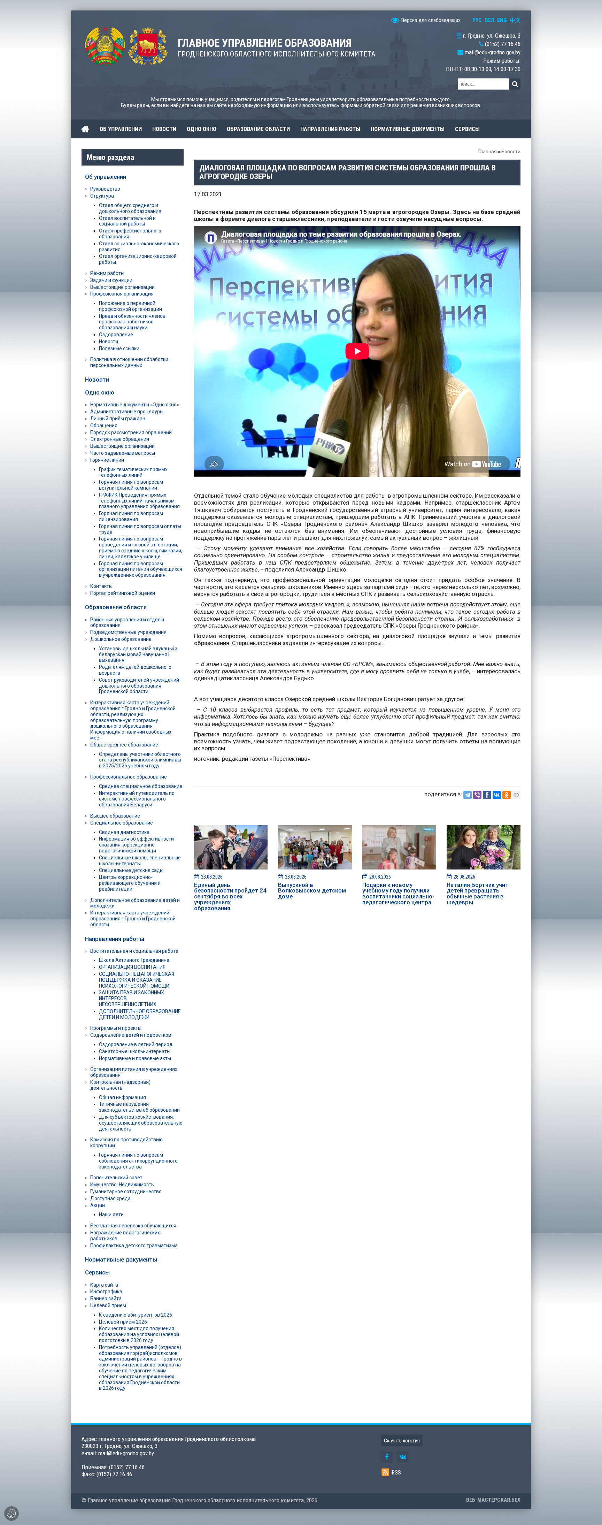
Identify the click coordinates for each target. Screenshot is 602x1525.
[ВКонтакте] (497, 795)
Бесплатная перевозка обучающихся (133, 1225)
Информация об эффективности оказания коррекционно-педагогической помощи (136, 844)
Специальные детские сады (131, 870)
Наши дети (111, 1214)
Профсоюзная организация (122, 294)
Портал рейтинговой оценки (122, 593)
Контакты (101, 586)
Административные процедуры (126, 411)
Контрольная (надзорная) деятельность (120, 1085)
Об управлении (105, 176)
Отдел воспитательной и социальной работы (127, 221)
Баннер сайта (106, 1298)
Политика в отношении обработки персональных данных (129, 362)
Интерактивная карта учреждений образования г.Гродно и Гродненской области (133, 918)
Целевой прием (108, 1305)
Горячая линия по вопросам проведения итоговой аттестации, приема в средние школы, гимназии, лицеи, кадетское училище (140, 547)
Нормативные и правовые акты (135, 1058)
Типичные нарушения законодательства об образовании (139, 1107)
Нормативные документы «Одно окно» (134, 404)
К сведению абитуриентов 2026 (135, 1315)
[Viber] (477, 795)
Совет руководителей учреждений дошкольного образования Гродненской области (139, 686)
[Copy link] (516, 795)
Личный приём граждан (117, 418)
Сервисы (97, 1272)
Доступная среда (110, 1198)
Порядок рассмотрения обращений (131, 432)
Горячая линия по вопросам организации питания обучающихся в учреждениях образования (140, 569)
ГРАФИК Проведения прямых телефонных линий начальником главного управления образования (139, 500)
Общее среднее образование (124, 745)
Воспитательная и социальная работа (134, 951)
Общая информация (122, 1097)
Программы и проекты (115, 1028)
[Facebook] (487, 795)
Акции (97, 1205)
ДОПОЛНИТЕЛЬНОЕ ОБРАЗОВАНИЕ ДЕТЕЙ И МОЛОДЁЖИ (140, 1014)
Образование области (116, 607)
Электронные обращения (119, 439)
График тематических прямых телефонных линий (133, 472)
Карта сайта (104, 1285)
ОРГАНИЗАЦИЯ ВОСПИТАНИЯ (132, 967)
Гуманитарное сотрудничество (126, 1191)
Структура (102, 196)
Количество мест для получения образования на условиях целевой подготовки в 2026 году (139, 1334)
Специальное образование (121, 823)
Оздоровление (116, 334)
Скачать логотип (402, 1441)
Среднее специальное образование (140, 786)
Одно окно (99, 392)
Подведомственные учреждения (128, 632)
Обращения (103, 425)
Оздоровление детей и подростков (130, 1035)
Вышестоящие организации (122, 287)
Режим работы (107, 273)
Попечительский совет (116, 1177)
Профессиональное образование (128, 777)
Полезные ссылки (119, 348)
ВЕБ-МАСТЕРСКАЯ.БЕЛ (493, 1500)
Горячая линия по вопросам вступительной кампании (131, 485)
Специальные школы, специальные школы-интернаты (140, 860)
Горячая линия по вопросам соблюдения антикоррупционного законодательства (138, 1161)
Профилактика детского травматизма (134, 1245)
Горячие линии (107, 460)
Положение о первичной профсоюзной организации (130, 306)
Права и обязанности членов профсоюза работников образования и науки (132, 322)
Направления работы (114, 938)
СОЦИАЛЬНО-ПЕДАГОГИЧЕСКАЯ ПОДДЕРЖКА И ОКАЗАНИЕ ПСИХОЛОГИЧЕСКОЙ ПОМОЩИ (136, 980)
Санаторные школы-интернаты (134, 1051)
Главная (487, 151)
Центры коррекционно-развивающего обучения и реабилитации (130, 883)
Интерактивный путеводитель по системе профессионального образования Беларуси (137, 799)
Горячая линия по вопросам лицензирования (131, 516)
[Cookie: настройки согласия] (11, 1513)
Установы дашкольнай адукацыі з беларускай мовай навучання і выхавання (138, 654)
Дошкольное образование (121, 639)
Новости (510, 151)
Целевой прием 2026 (123, 1322)
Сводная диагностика (124, 832)
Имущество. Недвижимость (122, 1184)
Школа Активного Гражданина (134, 960)
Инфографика (106, 1291)
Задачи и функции (111, 280)
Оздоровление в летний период (135, 1044)
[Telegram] (467, 795)
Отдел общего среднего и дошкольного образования (130, 208)
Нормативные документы (121, 1259)
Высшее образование (115, 816)
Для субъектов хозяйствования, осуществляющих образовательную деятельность (141, 1123)
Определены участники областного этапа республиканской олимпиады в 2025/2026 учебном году (140, 760)
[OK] (506, 795)
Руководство (105, 189)
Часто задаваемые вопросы (122, 453)
